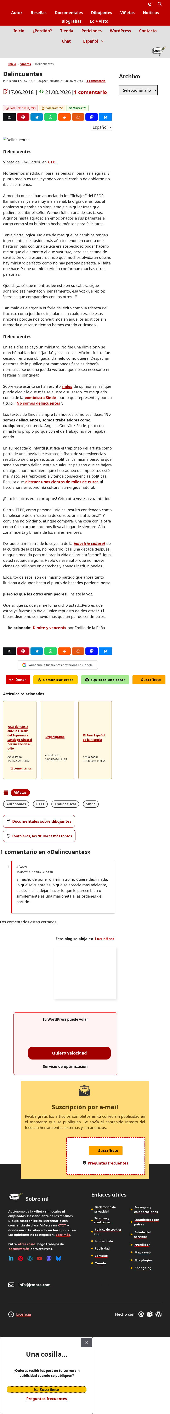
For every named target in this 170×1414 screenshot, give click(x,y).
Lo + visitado (104, 1241)
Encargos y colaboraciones (146, 1209)
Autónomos (16, 804)
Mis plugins (144, 1260)
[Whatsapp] (50, 117)
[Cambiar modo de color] (149, 4)
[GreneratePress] (142, 1314)
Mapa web (143, 1252)
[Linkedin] (11, 1258)
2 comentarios (21, 768)
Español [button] (90, 41)
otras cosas (26, 1244)
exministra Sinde (40, 397)
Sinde (90, 804)
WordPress (120, 30)
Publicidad (102, 1248)
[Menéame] (78, 117)
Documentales (69, 12)
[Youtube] (39, 1258)
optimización (19, 1249)
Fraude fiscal (65, 804)
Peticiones (91, 30)
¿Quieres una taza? (108, 680)
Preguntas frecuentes (46, 1398)
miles (67, 386)
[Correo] (9, 117)
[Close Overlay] (86, 1342)
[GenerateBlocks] (150, 1314)
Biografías (71, 21)
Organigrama (54, 737)
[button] (160, 4)
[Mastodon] (91, 117)
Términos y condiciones (102, 1220)
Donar (21, 679)
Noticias (151, 12)
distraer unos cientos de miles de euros (61, 481)
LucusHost (104, 938)
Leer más (63, 1234)
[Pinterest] (23, 117)
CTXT (52, 161)
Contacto (148, 30)
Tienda (66, 30)
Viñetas (127, 12)
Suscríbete (151, 679)
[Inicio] (159, 52)
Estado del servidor (142, 1234)
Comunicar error (58, 680)
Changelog (143, 1268)
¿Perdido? (42, 30)
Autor (16, 12)
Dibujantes (101, 12)
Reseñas (38, 12)
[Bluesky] (105, 117)
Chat (66, 41)
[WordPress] (30, 1258)
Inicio (18, 30)
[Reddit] (64, 117)
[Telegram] (36, 117)
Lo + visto (99, 21)
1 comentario (96, 81)
